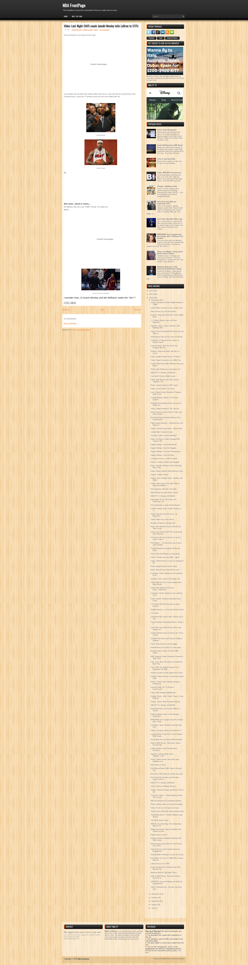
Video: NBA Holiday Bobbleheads (163, 693)
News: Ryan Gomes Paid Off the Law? (165, 570)
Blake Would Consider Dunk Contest (164, 493)
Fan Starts (155, 613)
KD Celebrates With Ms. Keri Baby (164, 489)
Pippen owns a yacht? (159, 835)
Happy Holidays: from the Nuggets (163, 448)
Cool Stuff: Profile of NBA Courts (163, 376)
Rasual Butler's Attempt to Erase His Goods (167, 855)
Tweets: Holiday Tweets (159, 475)
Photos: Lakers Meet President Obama (165, 702)
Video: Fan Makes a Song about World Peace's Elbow (170, 253)
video (96, 30)
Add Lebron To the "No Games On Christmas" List (163, 500)
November (155, 894)
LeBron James (88, 30)
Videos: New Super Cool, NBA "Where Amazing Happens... (165, 484)
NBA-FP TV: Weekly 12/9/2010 (162, 783)
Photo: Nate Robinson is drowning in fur (165, 369)
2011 (151, 294)
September (155, 901)
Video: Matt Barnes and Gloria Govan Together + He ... (165, 381)
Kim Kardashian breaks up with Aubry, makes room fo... (165, 778)
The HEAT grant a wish (159, 820)
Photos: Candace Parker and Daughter (165, 462)
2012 (151, 291)
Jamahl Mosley (77, 30)
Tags (160, 38)
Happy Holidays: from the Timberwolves (166, 451)
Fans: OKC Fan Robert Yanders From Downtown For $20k (165, 668)
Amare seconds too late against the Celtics (167, 673)
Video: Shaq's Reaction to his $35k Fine (166, 360)
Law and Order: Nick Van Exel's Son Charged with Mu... (164, 347)
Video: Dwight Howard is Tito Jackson (165, 409)
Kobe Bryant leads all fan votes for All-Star (167, 337)
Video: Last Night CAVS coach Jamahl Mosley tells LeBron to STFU (101, 25)
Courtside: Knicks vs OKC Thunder (164, 459)
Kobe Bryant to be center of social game (166, 647)
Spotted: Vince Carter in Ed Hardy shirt (165, 579)
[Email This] (65, 303)
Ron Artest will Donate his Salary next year (167, 774)
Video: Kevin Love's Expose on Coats (165, 808)
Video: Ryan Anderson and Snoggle (164, 644)
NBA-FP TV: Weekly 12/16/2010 (163, 705)
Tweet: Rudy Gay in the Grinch (162, 519)
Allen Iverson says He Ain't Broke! (163, 311)
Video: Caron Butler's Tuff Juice (163, 389)
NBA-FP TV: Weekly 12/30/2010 (163, 373)
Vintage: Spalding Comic (167, 186)
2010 (151, 298)
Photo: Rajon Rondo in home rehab (164, 566)
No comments (104, 30)
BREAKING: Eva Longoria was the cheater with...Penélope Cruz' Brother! (170, 236)
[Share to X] (70, 303)
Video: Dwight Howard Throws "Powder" (165, 357)
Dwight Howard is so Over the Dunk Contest (167, 610)
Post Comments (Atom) (81, 330)
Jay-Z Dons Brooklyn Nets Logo (170, 219)
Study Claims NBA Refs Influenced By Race (167, 811)
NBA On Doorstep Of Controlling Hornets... (167, 801)
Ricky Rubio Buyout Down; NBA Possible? (167, 740)
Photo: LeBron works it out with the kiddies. (167, 804)
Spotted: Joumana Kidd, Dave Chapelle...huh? (162, 755)
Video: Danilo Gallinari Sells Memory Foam (167, 471)
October (154, 898)
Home (66, 16)
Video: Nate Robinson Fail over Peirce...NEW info (162, 589)
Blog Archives (172, 38)
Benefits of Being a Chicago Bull (163, 523)
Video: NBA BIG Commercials (169, 173)
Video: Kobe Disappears (166, 130)
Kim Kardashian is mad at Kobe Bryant (165, 505)
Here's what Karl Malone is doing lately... (166, 554)
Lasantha (181, 958)
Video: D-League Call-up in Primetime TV (166, 730)
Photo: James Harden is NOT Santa (164, 385)
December (155, 300)
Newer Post (66, 309)
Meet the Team (77, 16)
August (154, 905)
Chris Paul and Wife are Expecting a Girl (166, 203)
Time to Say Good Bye (166, 159)
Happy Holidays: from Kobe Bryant (164, 444)
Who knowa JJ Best (158, 765)
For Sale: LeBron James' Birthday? (164, 435)
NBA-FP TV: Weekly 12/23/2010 (163, 496)
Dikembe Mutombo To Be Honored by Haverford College (169, 268)
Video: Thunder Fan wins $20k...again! (165, 557)
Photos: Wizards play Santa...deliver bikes (167, 428)
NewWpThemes (165, 958)
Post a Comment (70, 323)
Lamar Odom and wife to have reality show (167, 308)
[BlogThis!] (67, 303)
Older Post (137, 309)
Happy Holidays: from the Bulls (162, 455)
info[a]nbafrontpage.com (71, 938)
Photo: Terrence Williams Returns (163, 786)
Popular (151, 38)
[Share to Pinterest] (74, 303)
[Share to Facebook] (72, 303)
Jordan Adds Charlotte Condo (162, 432)
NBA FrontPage (74, 5)
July (153, 908)
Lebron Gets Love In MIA (160, 864)
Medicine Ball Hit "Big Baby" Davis (164, 873)
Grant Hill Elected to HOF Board (170, 145)
